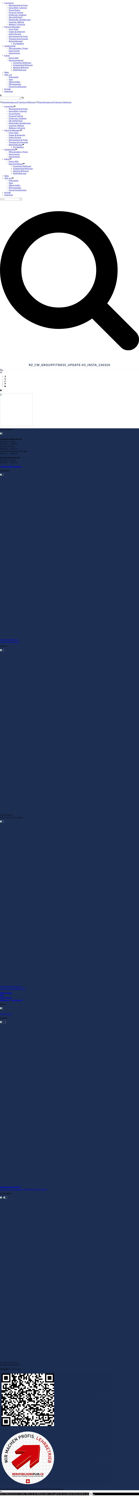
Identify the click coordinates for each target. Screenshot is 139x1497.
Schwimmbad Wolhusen (23, 65)
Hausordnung (6, 998)
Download (8, 91)
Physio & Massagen (12, 27)
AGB (2, 995)
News (6, 72)
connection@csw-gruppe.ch (11, 986)
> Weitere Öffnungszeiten (11, 466)
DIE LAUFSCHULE (15, 17)
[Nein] (93, 1494)
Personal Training (16, 12)
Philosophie (13, 77)
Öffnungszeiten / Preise (18, 48)
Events (7, 55)
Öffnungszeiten (15, 84)
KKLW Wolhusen (19, 70)
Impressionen (14, 53)
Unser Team (13, 29)
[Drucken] (1, 390)
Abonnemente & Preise (18, 5)
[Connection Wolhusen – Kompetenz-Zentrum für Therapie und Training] (35, 102)
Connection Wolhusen (22, 63)
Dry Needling (18, 43)
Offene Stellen (14, 82)
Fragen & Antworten (17, 31)
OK (91, 1494)
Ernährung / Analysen (17, 15)
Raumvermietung (16, 60)
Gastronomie (14, 51)
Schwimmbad (9, 46)
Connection (9, 3)
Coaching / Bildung (16, 22)
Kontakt (7, 89)
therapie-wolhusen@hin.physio (12, 989)
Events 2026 (13, 58)
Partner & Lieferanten (17, 86)
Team (11, 79)
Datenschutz (16, 1000)
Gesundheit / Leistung (18, 8)
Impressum (5, 1000)
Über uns (8, 74)
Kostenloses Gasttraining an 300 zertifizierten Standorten (23, 1188)
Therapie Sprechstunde (18, 39)
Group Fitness (14, 10)
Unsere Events (6, 1014)
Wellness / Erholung (17, 24)
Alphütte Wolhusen (21, 67)
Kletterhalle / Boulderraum (20, 19)
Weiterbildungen (15, 41)
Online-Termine (15, 34)
